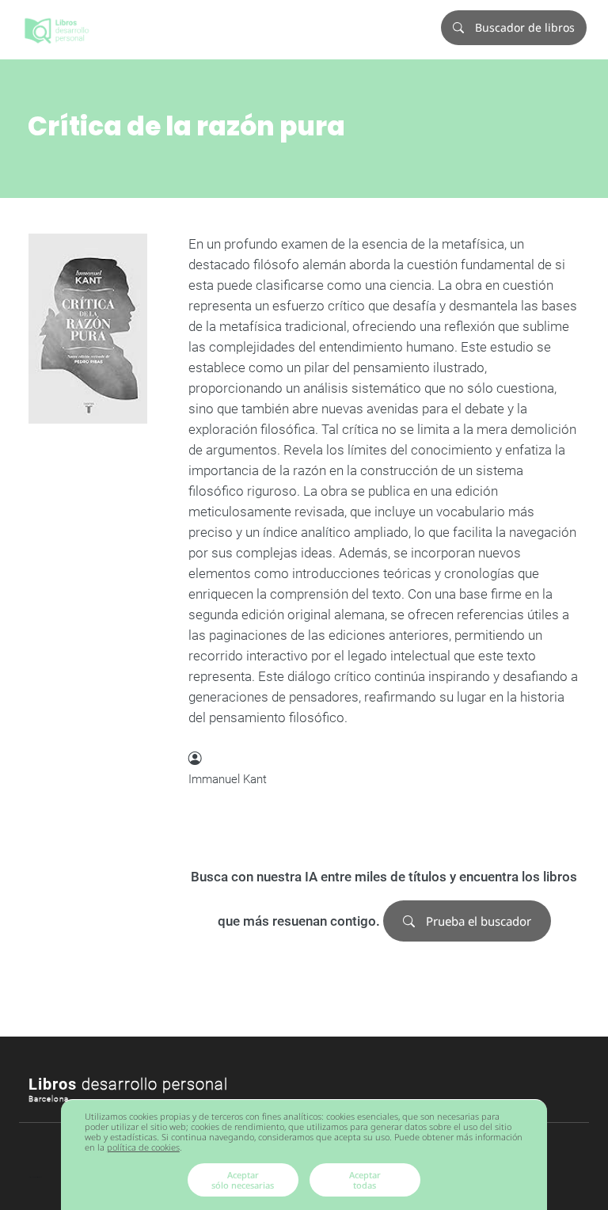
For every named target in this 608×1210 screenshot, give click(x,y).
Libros (128, 1084)
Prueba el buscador (477, 921)
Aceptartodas (365, 1180)
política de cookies (143, 1147)
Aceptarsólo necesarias (242, 1180)
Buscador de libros (523, 27)
